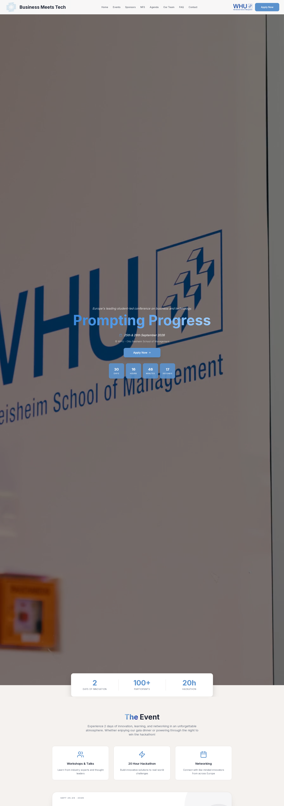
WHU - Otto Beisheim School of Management (143, 341)
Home (104, 7)
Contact (193, 7)
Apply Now (267, 7)
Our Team (168, 7)
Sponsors (130, 7)
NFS (142, 7)
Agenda (154, 7)
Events (116, 7)
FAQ (181, 7)
